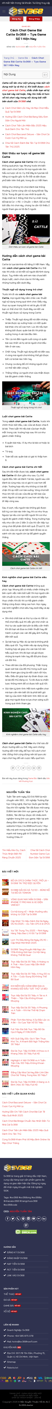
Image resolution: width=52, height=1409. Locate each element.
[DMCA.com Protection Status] (26, 1231)
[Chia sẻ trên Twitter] (23, 768)
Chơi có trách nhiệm (22, 1397)
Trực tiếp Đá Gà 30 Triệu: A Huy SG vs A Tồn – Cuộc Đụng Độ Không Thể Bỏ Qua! (30, 976)
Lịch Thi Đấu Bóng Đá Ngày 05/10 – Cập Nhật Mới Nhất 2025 (29, 941)
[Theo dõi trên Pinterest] (23, 1218)
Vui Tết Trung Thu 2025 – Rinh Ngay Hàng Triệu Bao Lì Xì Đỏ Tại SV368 (29, 932)
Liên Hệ (37, 1397)
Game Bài (26, 26)
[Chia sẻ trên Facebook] (18, 768)
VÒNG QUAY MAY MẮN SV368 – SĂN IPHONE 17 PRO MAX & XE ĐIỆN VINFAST (29, 902)
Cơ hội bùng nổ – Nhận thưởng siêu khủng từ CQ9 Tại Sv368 (29, 913)
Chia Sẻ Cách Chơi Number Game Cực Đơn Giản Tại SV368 (39, 854)
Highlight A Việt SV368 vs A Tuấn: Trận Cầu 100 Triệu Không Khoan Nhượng (28, 1063)
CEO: (18, 1211)
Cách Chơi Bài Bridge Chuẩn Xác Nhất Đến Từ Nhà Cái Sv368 (26, 1122)
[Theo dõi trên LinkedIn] (28, 1218)
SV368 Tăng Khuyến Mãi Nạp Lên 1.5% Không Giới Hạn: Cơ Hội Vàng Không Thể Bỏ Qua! (28, 952)
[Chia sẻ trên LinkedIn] (39, 768)
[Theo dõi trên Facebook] (7, 1218)
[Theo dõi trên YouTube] (33, 1218)
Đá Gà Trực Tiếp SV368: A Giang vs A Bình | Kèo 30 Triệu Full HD (30, 1083)
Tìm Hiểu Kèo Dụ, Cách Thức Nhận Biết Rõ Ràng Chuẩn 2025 (13, 854)
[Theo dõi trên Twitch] (26, 1225)
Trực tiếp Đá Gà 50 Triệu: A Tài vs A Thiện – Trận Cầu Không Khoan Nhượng (29, 998)
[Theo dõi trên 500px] (44, 1218)
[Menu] (4, 11)
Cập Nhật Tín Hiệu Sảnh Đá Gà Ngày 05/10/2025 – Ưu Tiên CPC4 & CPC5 (30, 922)
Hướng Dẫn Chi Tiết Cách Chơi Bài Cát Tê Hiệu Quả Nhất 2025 (23, 1113)
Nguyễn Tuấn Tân (37, 47)
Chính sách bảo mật (32, 1393)
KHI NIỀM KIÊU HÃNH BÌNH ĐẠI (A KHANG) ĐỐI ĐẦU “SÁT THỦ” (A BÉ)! (29, 987)
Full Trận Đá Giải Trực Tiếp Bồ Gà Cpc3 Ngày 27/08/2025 (27, 1030)
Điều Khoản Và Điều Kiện (26, 1395)
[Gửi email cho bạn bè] (28, 768)
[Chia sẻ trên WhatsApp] (13, 768)
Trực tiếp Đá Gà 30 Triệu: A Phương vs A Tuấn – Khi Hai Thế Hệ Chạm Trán (29, 1010)
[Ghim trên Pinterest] (33, 768)
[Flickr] (39, 1218)
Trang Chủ (9, 57)
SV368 (22, 101)
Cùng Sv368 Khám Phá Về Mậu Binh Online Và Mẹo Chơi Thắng (26, 1141)
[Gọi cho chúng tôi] (18, 1218)
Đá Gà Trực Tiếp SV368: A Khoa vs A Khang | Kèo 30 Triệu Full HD (30, 1052)
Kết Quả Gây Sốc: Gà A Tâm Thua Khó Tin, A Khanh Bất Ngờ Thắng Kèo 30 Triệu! (30, 1041)
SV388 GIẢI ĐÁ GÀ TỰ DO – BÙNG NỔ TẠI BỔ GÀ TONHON (30, 891)
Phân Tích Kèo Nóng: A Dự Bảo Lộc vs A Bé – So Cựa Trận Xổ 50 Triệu (30, 1021)
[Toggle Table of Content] (43, 74)
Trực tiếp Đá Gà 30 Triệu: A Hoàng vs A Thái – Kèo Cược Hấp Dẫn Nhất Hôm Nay (30, 964)
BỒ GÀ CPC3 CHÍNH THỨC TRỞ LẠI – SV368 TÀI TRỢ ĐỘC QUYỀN (30, 882)
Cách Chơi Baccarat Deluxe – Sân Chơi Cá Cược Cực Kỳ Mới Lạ (24, 1104)
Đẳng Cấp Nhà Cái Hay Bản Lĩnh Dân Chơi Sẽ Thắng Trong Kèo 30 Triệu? (30, 1074)
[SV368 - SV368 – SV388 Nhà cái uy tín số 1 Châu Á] (26, 11)
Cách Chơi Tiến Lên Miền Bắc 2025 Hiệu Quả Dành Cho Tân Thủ (25, 1132)
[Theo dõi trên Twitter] (12, 1218)
